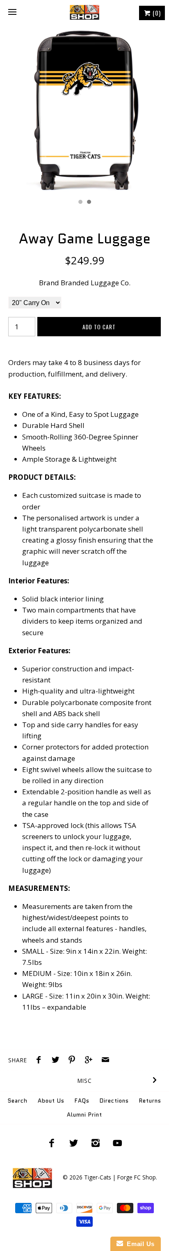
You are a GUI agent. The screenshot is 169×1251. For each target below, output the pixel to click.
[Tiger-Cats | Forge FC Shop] (84, 12)
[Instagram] (95, 1143)
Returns (150, 1101)
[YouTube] (118, 1143)
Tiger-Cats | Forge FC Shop (120, 1177)
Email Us (139, 1243)
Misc (85, 1081)
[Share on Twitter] (57, 1061)
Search (17, 1101)
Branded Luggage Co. (95, 282)
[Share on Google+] (90, 1061)
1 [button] (80, 203)
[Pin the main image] (73, 1061)
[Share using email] (105, 1061)
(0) (156, 12)
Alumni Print (84, 1115)
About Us (51, 1101)
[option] (84, 109)
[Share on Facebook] (40, 1061)
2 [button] (88, 203)
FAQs (82, 1101)
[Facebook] (52, 1143)
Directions (114, 1101)
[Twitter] (73, 1143)
